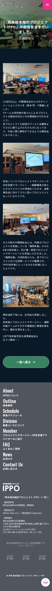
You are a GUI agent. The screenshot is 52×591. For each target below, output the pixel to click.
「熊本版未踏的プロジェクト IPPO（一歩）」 (26, 497)
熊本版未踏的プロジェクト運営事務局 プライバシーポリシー (25, 544)
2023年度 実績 (9, 557)
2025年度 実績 (42, 557)
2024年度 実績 (26, 557)
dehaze (47, 5)
